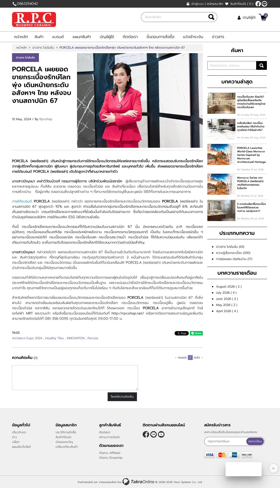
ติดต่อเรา (130, 37)
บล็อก (15, 442)
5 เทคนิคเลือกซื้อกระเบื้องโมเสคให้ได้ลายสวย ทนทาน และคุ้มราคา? (251, 207)
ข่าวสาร (218, 37)
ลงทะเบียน (255, 441)
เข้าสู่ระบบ (197, 4)
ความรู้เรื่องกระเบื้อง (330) (233, 253)
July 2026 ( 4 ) (226, 292)
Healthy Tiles (54, 338)
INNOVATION (75, 338)
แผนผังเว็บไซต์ (21, 446)
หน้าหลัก (21, 37)
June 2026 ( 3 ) (227, 299)
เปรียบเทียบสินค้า (67, 446)
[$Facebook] (258, 4)
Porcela (93, 338)
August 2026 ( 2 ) (229, 286)
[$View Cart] (263, 17)
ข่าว (14, 437)
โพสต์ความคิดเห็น (122, 396)
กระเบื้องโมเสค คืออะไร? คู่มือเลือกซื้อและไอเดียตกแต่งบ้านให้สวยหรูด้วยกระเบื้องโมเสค (251, 102)
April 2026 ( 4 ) (227, 311)
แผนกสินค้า (82, 37)
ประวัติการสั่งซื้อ (66, 432)
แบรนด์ (58, 37)
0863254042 (27, 3)
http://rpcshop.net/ (129, 313)
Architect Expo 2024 (27, 338)
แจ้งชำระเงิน (193, 37)
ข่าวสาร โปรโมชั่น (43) (230, 246)
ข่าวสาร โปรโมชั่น (43, 48)
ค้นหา (261, 65)
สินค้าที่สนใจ (241, 4)
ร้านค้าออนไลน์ (85, 482)
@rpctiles (264, 4)
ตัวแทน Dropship (110, 457)
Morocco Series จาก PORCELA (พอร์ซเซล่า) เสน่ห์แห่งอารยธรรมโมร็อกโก (250, 183)
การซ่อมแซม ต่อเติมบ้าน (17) (234, 259)
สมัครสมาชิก (215, 4)
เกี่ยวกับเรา (19, 432)
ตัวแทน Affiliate (110, 453)
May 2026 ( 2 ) (226, 305)
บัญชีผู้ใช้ (249, 17)
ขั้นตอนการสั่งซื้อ (160, 37)
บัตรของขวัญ (64, 442)
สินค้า (39, 37)
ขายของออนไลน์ (107, 482)
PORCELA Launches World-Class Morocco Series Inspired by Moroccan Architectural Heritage (251, 155)
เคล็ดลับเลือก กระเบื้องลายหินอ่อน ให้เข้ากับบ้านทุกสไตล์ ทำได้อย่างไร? (250, 126)
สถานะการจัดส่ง (109, 437)
